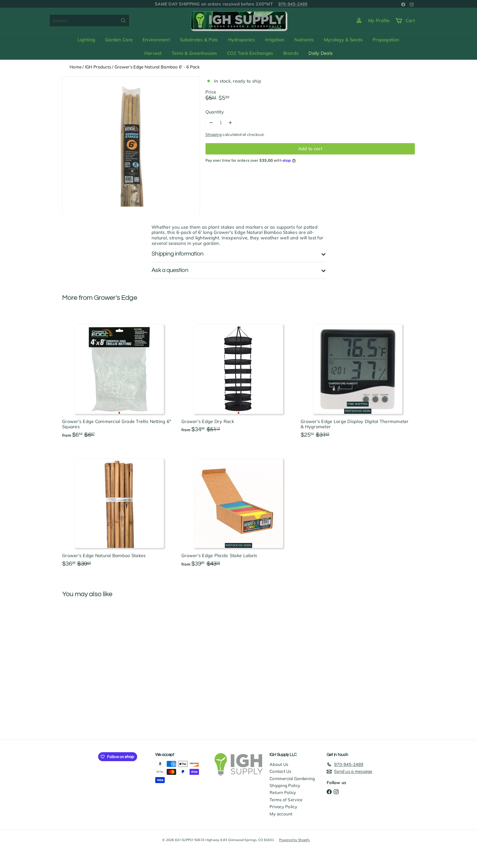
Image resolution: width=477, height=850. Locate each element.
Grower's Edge (115, 297)
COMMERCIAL (252, 3)
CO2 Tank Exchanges (250, 53)
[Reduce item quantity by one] (211, 122)
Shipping (213, 134)
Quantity (214, 111)
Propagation (386, 40)
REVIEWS (221, 3)
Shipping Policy (285, 785)
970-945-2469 (287, 3)
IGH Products (98, 66)
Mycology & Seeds (343, 40)
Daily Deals (321, 53)
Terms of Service (286, 799)
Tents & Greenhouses (194, 53)
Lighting (86, 40)
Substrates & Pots (199, 40)
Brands (291, 53)
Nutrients (304, 40)
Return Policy (283, 792)
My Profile (379, 20)
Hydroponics (241, 40)
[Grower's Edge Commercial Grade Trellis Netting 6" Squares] (119, 377)
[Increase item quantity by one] (230, 122)
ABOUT (167, 3)
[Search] (123, 20)
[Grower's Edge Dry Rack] (238, 375)
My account (281, 813)
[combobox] (89, 20)
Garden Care (119, 40)
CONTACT (195, 3)
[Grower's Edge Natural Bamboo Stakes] (119, 509)
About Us (279, 764)
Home (75, 66)
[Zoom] (131, 145)
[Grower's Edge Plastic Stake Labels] (238, 509)
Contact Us (280, 771)
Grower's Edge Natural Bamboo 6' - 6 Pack (157, 66)
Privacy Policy (283, 806)
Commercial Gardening (292, 778)
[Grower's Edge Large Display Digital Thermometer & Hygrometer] (358, 377)
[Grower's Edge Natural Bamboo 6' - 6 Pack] (89, 647)
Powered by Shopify (294, 840)
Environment (156, 40)
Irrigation (275, 40)
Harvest (153, 53)
